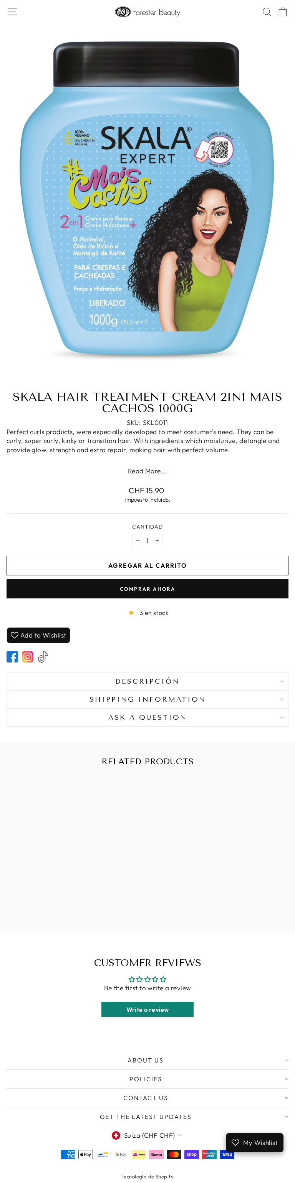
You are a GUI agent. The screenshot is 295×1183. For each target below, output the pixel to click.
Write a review (147, 1009)
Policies (145, 1079)
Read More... (147, 471)
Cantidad (147, 526)
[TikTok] (43, 657)
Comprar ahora (148, 589)
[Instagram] (27, 657)
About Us (146, 1060)
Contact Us (145, 1098)
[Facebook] (12, 657)
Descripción (147, 681)
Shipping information (147, 699)
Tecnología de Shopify (147, 1176)
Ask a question (147, 717)
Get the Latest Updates (146, 1116)
